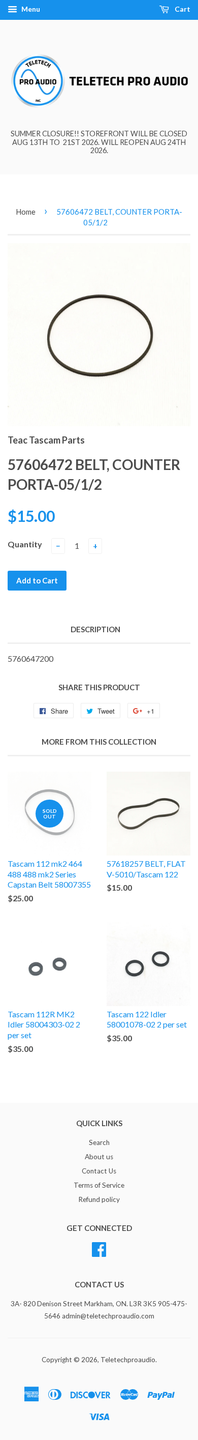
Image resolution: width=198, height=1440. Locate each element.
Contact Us (99, 1171)
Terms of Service (99, 1185)
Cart (181, 9)
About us (99, 1157)
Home (26, 211)
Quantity (25, 544)
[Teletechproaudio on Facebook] (99, 1248)
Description (95, 629)
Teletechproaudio (128, 1360)
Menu (30, 9)
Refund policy (99, 1199)
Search (99, 1142)
